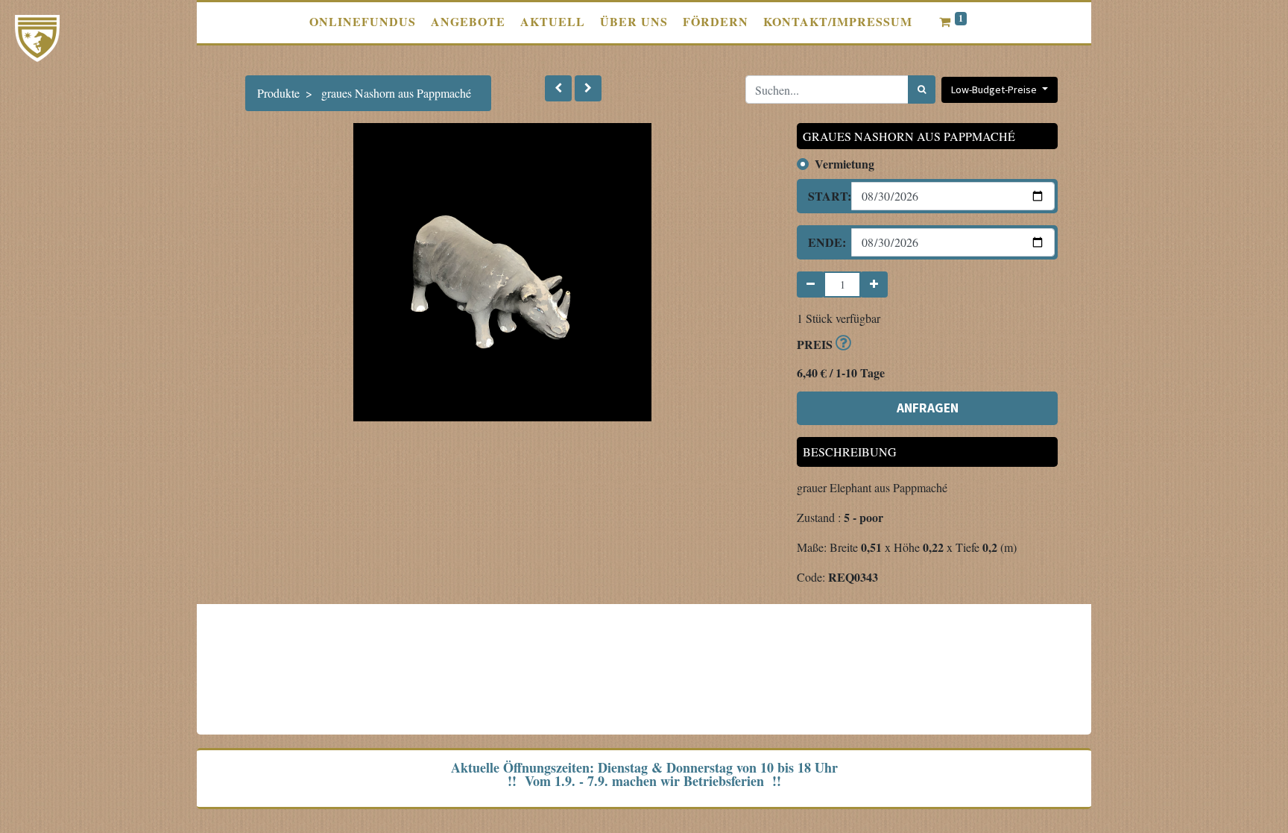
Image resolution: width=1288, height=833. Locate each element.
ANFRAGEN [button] (928, 408)
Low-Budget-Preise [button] (995, 89)
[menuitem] (362, 22)
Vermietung (844, 163)
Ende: (824, 242)
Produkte (278, 93)
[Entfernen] (810, 284)
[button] (558, 88)
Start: (824, 195)
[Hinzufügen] (874, 284)
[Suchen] (921, 89)
